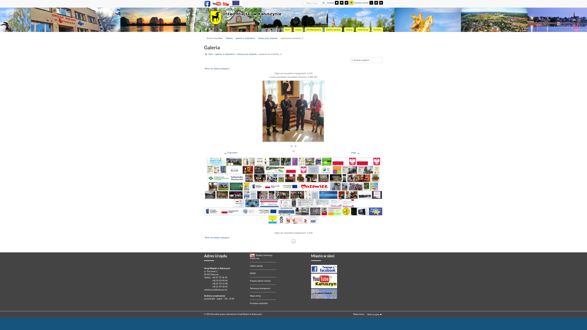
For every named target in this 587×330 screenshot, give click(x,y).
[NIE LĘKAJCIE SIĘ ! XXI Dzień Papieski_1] (377, 170)
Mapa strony (255, 296)
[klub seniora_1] (296, 170)
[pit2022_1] (322, 203)
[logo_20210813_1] (344, 161)
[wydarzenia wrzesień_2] (260, 178)
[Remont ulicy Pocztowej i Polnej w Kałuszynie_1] (274, 161)
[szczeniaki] (344, 186)
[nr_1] (359, 211)
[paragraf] (281, 219)
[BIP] (226, 4)
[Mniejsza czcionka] (371, 3)
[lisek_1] (222, 195)
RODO (253, 273)
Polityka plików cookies (260, 281)
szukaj (325, 3)
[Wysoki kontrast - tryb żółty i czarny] (351, 3)
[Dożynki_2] (223, 170)
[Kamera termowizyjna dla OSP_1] (234, 170)
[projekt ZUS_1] (325, 170)
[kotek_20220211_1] (294, 203)
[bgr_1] (346, 211)
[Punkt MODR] (313, 219)
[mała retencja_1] (366, 186)
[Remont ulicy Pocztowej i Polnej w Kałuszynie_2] (286, 161)
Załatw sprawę (256, 266)
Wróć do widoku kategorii (217, 68)
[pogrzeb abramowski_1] (285, 203)
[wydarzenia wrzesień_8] (323, 178)
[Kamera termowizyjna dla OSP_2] (247, 170)
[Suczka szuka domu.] (271, 195)
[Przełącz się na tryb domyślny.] (337, 3)
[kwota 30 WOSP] (377, 195)
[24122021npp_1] (253, 195)
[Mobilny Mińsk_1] (302, 161)
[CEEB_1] (327, 161)
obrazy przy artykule (268, 38)
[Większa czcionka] (381, 3)
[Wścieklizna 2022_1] (351, 195)
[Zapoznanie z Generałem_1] (246, 161)
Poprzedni (232, 152)
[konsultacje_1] (374, 186)
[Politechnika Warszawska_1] (225, 178)
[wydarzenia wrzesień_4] (281, 178)
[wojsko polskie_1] (302, 211)
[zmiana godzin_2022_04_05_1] (314, 195)
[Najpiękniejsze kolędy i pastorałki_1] (341, 195)
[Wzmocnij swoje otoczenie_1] (262, 161)
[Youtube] (217, 4)
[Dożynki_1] (217, 170)
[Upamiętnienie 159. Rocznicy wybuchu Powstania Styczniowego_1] (364, 195)
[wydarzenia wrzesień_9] (336, 178)
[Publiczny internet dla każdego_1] (336, 203)
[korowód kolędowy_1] (355, 186)
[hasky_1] (315, 211)
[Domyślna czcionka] (376, 3)
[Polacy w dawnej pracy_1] (349, 170)
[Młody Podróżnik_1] (274, 170)
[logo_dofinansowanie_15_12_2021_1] (239, 203)
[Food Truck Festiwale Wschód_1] (246, 186)
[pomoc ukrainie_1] (375, 211)
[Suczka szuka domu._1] (262, 195)
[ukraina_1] (272, 219)
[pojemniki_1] (252, 203)
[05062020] (241, 211)
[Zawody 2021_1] (234, 161)
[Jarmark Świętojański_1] (252, 161)
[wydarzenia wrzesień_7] (311, 178)
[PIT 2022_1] (305, 203)
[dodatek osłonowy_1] (328, 195)
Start (220, 38)
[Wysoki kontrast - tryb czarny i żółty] (346, 3)
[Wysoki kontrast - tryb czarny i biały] (341, 3)
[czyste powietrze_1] (216, 161)
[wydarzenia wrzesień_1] (249, 178)
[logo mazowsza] (314, 186)
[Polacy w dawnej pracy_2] (365, 170)
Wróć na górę (373, 314)
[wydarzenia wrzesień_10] (344, 178)
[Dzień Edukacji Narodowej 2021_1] (236, 186)
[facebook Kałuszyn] (324, 269)
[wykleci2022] (324, 211)
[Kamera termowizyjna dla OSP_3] (259, 170)
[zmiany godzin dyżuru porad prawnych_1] (313, 170)
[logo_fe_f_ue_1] (274, 186)
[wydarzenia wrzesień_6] (300, 178)
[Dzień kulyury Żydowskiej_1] (236, 195)
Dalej (353, 152)
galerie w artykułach (245, 38)
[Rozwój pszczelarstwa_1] (210, 170)
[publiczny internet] (286, 211)
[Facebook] (207, 4)
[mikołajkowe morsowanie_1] (247, 195)
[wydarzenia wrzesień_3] (293, 141)
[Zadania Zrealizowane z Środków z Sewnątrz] (236, 4)
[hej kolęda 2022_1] (308, 195)
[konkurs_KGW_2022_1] (269, 203)
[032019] (348, 203)
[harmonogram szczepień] (334, 211)
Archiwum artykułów (259, 303)
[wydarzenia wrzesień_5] (290, 178)
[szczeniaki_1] (335, 186)
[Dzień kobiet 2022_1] (296, 219)
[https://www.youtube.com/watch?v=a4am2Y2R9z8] (282, 195)
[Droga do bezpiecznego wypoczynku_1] (318, 161)
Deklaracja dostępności (260, 288)
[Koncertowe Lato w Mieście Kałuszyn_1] (310, 161)
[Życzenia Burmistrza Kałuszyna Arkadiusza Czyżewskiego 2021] (297, 195)
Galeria (229, 38)
